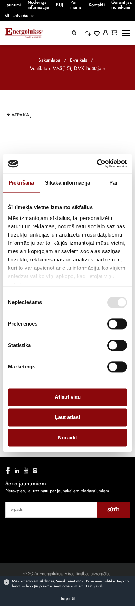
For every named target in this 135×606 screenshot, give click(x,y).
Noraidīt (67, 437)
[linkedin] (17, 470)
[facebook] (8, 470)
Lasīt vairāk (94, 586)
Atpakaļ (21, 114)
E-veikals (78, 59)
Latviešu (20, 15)
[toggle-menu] (126, 33)
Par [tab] (113, 183)
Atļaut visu (68, 397)
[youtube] (26, 470)
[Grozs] (114, 33)
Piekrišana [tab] (21, 183)
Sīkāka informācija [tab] (67, 183)
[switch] (117, 323)
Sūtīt (113, 509)
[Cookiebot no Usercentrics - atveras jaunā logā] (97, 163)
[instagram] (35, 470)
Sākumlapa (49, 59)
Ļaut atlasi (67, 417)
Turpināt (67, 598)
